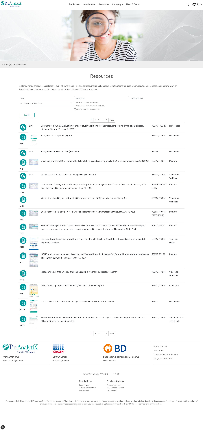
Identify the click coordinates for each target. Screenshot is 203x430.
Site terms (158, 350)
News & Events (133, 4)
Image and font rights (164, 358)
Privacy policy (160, 346)
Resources (104, 4)
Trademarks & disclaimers (166, 354)
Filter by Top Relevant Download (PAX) (90, 106)
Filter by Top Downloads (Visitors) (88, 102)
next (112, 120)
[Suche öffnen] (187, 4)
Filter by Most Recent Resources (88, 109)
